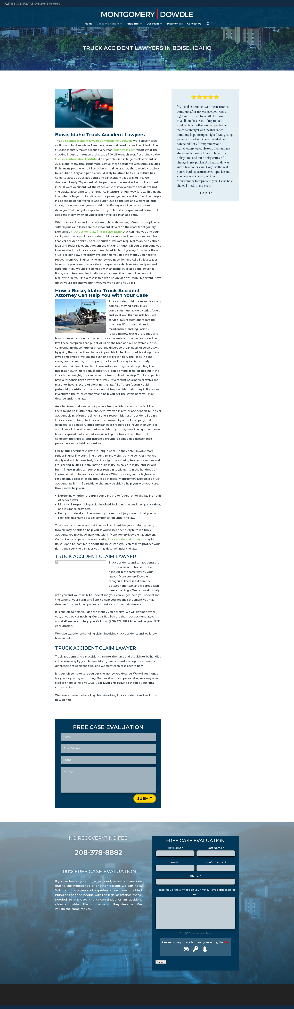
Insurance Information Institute (76, 159)
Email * (175, 862)
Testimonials (175, 23)
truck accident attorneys (125, 539)
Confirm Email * (216, 862)
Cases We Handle (108, 23)
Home (88, 23)
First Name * (175, 847)
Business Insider (124, 150)
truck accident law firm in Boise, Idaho (96, 231)
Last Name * (216, 847)
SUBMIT (144, 798)
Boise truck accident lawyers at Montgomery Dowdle (97, 140)
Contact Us (194, 23)
